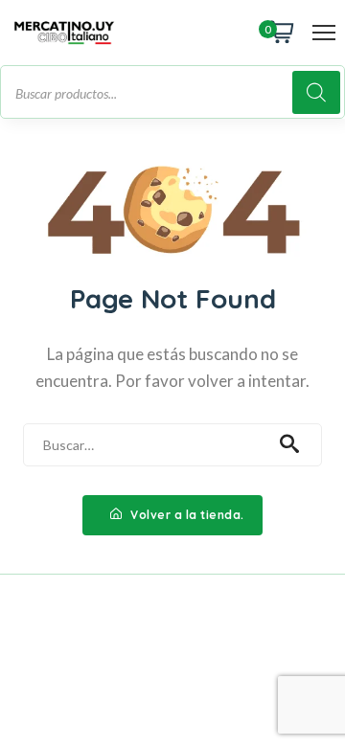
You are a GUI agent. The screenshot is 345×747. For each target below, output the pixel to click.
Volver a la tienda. (185, 515)
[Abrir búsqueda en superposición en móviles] (172, 92)
